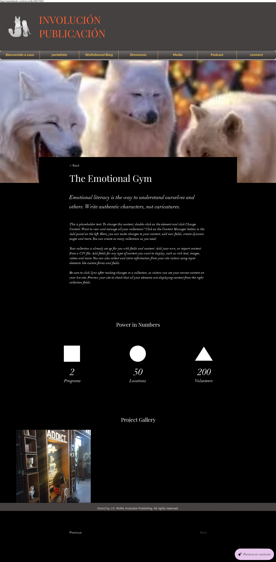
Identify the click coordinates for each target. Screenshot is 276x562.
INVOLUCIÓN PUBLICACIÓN (72, 26)
